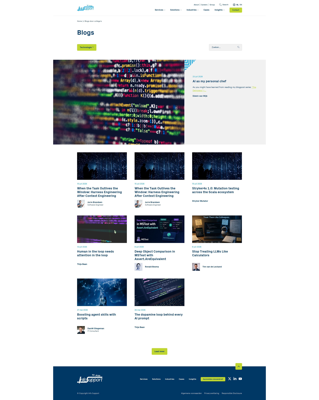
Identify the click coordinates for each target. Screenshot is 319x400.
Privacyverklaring (211, 393)
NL (237, 5)
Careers (204, 5)
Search (225, 5)
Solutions (175, 10)
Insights (219, 10)
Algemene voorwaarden (191, 393)
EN (241, 5)
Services (159, 10)
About (196, 5)
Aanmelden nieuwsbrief (213, 379)
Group (212, 5)
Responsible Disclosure (232, 393)
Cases (206, 10)
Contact (235, 10)
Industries (192, 10)
